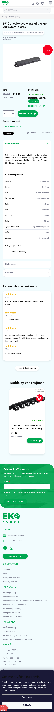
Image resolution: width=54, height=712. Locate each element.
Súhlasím (27, 705)
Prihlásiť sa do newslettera (15, 502)
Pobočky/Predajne (10, 582)
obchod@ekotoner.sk (16, 535)
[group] (27, 422)
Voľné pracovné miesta (11, 578)
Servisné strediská (10, 632)
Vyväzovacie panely (18, 252)
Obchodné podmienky (11, 597)
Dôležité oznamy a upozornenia (15, 636)
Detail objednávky (9, 593)
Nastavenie (27, 697)
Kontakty (6, 570)
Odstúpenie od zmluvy (11, 613)
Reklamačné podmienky (12, 609)
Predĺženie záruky (9, 628)
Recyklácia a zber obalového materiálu (17, 640)
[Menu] (51, 3)
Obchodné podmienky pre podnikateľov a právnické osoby (25, 601)
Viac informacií (8, 670)
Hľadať (48, 10)
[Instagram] (11, 547)
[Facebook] (5, 547)
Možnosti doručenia (36, 106)
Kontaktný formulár (15, 556)
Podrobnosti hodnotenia (34, 33)
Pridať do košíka (25, 113)
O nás (5, 574)
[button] (27, 438)
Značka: (7, 39)
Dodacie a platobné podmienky (14, 605)
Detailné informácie (11, 126)
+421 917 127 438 (15, 541)
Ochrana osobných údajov (13, 617)
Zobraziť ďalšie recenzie (27, 368)
